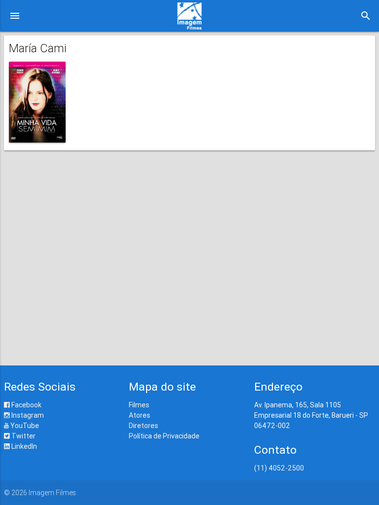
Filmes (139, 404)
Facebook (25, 404)
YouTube (24, 425)
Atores (139, 415)
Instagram (27, 415)
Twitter (23, 436)
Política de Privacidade (164, 436)
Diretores (143, 425)
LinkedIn (23, 446)
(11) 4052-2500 (279, 468)
